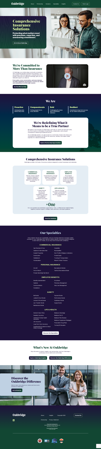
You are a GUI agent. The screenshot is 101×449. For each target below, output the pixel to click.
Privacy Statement (54, 420)
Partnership (44, 420)
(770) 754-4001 (52, 429)
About (42, 415)
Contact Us (78, 415)
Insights (51, 415)
